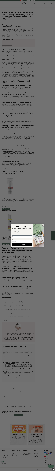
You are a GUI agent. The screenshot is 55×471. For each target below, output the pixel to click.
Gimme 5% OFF (22, 244)
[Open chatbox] (53, 469)
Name (13, 234)
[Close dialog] (43, 225)
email (12, 239)
